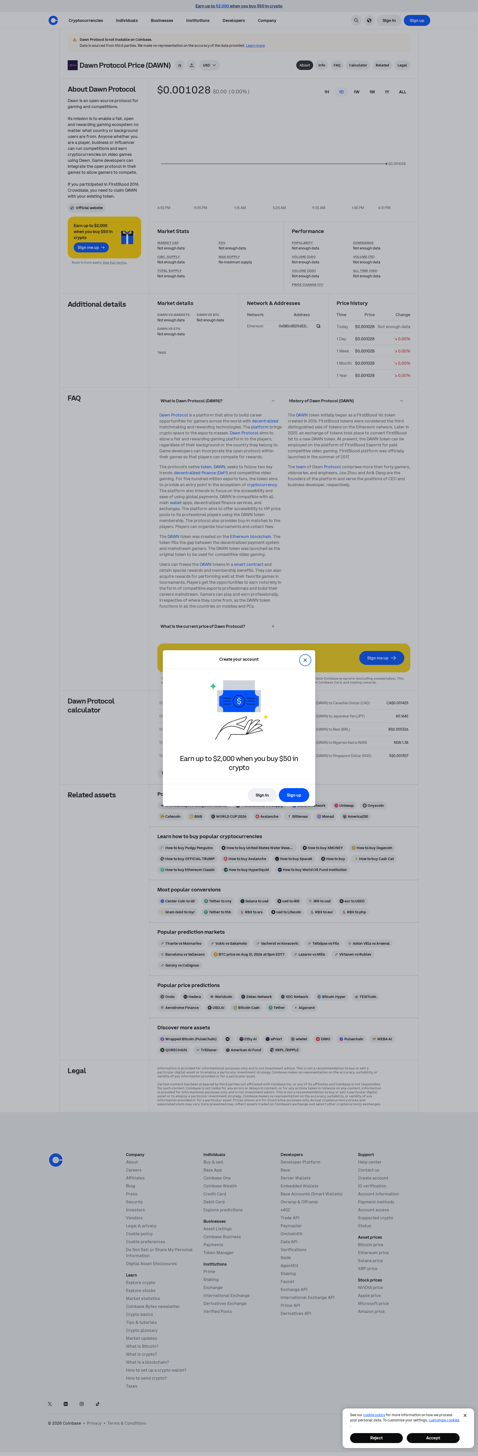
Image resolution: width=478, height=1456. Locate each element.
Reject (376, 1437)
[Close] (465, 1415)
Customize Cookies (444, 1420)
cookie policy (374, 1415)
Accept (433, 1437)
